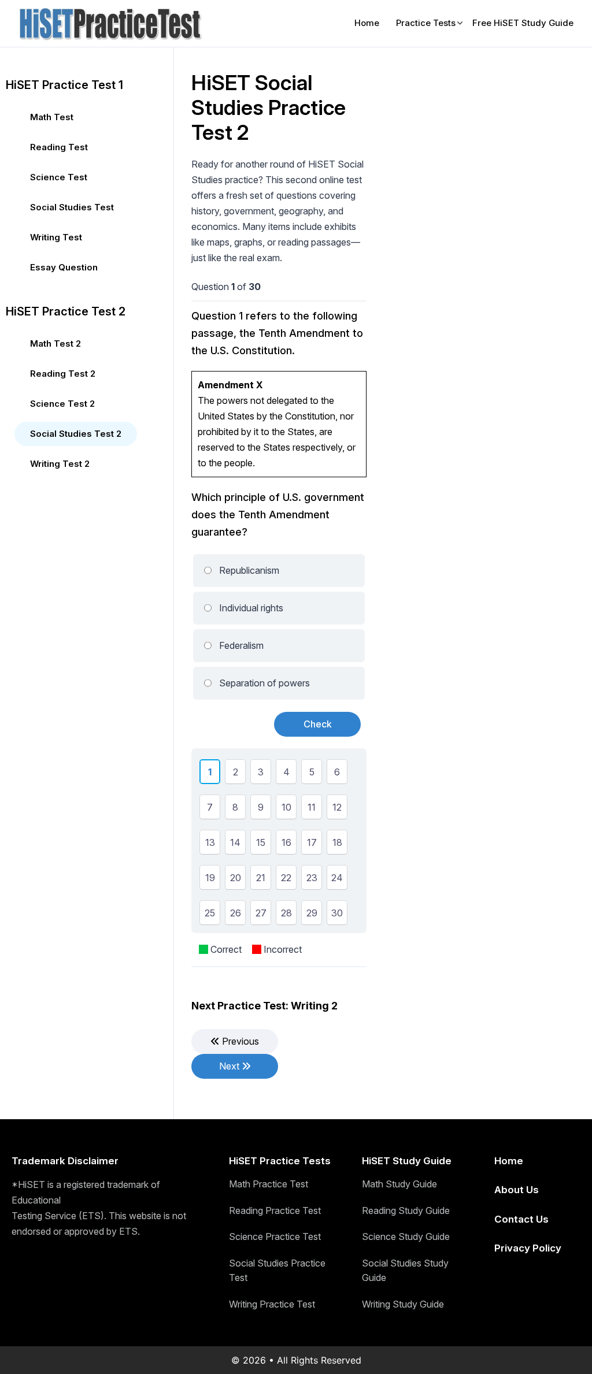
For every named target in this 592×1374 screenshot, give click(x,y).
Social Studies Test (72, 207)
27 (261, 915)
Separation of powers (264, 683)
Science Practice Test (275, 1236)
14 (235, 844)
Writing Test (56, 237)
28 (286, 915)
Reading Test (59, 147)
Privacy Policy (527, 1248)
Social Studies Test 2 (75, 433)
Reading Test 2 (62, 373)
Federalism (241, 645)
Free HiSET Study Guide (523, 22)
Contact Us (521, 1219)
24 (337, 879)
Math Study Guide (399, 1184)
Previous (239, 1041)
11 (312, 809)
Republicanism (249, 570)
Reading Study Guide (406, 1210)
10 (286, 809)
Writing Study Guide (403, 1304)
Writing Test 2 (60, 463)
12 (337, 809)
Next (230, 1066)
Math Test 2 (55, 343)
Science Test (58, 177)
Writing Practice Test (272, 1304)
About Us (516, 1189)
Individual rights (251, 608)
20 (235, 879)
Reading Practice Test (275, 1210)
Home (366, 22)
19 (210, 879)
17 (312, 844)
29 (311, 915)
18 (337, 844)
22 (286, 879)
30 (337, 915)
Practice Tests (426, 22)
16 (286, 844)
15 (260, 844)
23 (311, 879)
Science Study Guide (406, 1236)
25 (210, 915)
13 (210, 844)
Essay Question (64, 267)
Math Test (51, 117)
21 (260, 879)
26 (235, 915)
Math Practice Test (268, 1184)
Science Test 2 (62, 403)
